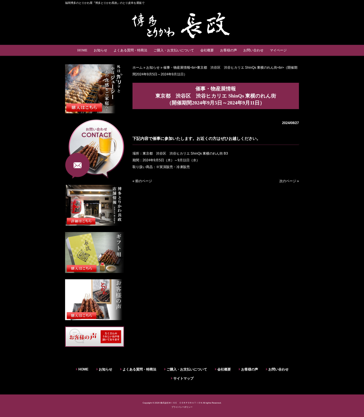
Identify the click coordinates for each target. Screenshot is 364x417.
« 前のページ (142, 181)
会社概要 (224, 369)
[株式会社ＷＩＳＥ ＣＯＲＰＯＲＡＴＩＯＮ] (182, 25)
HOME (83, 369)
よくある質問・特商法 (139, 369)
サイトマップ (183, 378)
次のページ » (289, 181)
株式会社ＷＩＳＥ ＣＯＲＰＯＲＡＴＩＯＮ (181, 403)
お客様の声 (249, 369)
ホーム (137, 67)
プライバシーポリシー (182, 407)
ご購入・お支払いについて (187, 369)
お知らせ (153, 67)
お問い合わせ (278, 369)
